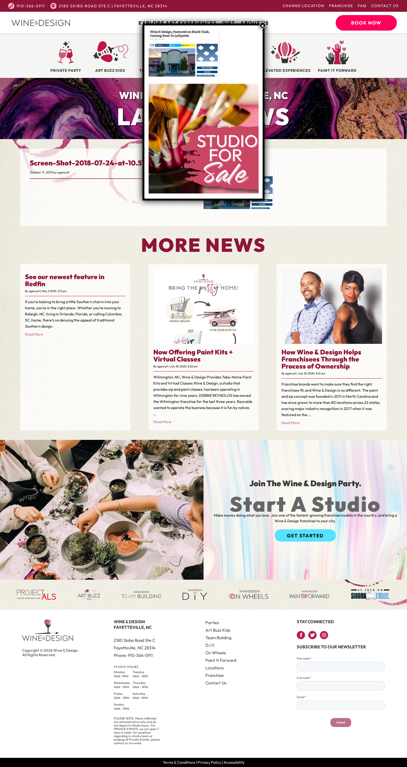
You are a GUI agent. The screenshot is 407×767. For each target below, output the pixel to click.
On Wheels (215, 652)
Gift (228, 23)
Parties (212, 622)
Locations (214, 668)
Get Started (305, 535)
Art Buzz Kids (217, 630)
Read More (34, 334)
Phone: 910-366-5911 (133, 655)
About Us (254, 23)
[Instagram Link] (324, 635)
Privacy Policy (209, 762)
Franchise (341, 5)
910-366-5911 (31, 6)
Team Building (218, 637)
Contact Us (385, 5)
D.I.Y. (210, 645)
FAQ (362, 5)
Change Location (303, 5)
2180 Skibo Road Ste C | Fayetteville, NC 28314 (113, 6)
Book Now (366, 23)
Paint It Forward (220, 660)
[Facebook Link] (301, 635)
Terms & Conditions (179, 762)
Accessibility (234, 762)
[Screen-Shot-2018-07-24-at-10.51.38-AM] (239, 208)
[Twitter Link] (312, 635)
